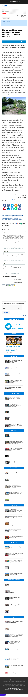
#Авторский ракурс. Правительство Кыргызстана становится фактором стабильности (15, 591)
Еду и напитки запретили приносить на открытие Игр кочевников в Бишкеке (16, 449)
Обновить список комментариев (12, 273)
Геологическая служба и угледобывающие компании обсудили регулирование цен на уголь (16, 510)
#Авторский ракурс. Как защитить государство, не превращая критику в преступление (16, 611)
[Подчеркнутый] (6, 285)
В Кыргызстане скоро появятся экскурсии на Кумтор (15, 530)
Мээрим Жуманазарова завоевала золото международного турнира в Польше (15, 435)
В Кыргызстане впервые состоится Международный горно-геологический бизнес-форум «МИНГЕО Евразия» (16, 517)
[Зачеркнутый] (8, 285)
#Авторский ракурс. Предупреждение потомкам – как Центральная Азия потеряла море (16, 605)
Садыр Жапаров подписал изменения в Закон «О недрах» (16, 537)
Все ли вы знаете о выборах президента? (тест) (14, 659)
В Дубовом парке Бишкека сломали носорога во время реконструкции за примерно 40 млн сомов (16, 442)
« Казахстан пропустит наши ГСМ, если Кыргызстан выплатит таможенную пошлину (12, 215)
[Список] (13, 285)
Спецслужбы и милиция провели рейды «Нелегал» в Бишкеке (15, 398)
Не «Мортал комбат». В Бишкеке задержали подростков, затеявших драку (15, 425)
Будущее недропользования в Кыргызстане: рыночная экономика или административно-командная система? (15, 524)
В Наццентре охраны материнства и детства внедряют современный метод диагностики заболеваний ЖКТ (16, 649)
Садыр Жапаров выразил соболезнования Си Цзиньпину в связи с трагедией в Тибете (15, 405)
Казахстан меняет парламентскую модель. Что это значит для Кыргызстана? (15, 361)
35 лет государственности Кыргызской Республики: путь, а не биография (16, 547)
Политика (8, 21)
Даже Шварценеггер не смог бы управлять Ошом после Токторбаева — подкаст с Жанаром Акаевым (13, 348)
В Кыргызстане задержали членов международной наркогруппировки (15, 418)
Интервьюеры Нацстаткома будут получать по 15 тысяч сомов (15, 479)
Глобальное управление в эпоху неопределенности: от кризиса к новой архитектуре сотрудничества (15, 567)
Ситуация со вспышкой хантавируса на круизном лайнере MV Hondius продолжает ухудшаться (16, 635)
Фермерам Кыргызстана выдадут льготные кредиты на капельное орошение (15, 500)
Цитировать (22, 248)
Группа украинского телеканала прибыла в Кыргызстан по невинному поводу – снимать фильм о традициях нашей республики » (14, 218)
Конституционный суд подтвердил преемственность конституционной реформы (15, 561)
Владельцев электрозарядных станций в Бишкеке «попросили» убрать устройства (15, 486)
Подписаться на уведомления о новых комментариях (14, 303)
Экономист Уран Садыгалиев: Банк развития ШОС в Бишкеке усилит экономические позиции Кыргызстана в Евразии (16, 473)
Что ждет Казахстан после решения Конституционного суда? (16, 554)
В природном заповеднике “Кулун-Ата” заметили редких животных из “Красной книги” (15, 456)
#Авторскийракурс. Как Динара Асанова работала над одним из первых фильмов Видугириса (15, 585)
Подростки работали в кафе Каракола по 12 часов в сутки (14, 462)
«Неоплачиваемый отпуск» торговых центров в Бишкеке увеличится (16, 493)
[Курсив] (4, 285)
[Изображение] (9, 285)
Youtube (21, 16)
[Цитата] (11, 285)
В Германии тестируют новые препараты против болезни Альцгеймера (14, 642)
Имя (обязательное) (17, 279)
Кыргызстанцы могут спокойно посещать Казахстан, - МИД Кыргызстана (15, 374)
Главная (3, 21)
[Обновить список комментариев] (9, 229)
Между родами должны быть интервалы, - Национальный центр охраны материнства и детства (15, 629)
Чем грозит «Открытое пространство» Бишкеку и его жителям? (16, 574)
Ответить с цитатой (14, 248)
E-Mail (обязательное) (18, 282)
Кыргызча (4, 13)
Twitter (18, 16)
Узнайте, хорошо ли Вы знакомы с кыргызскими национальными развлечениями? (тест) (15, 673)
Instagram (23, 16)
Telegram (25, 16)
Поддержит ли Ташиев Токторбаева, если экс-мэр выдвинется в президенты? (16, 381)
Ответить (6, 248)
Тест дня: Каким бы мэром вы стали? (16, 665)
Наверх (24, 315)
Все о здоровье (5, 11)
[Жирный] (3, 285)
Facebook (20, 16)
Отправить (6, 312)
